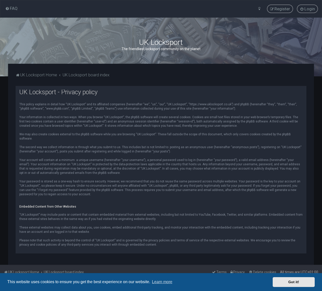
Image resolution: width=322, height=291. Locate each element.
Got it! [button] (293, 282)
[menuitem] (11, 8)
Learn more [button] (162, 282)
